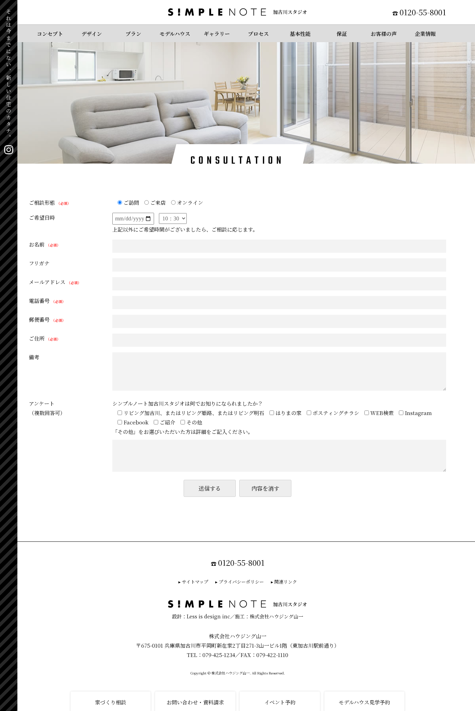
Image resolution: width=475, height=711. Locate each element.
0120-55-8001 (423, 12)
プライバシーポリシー (241, 581)
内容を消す (265, 488)
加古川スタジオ (290, 11)
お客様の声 (384, 33)
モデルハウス (175, 33)
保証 (342, 33)
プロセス (258, 33)
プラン (133, 33)
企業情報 (425, 33)
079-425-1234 (218, 654)
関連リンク (285, 581)
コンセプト (50, 33)
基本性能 (300, 33)
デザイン (91, 33)
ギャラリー (217, 33)
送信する (210, 488)
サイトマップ (195, 581)
